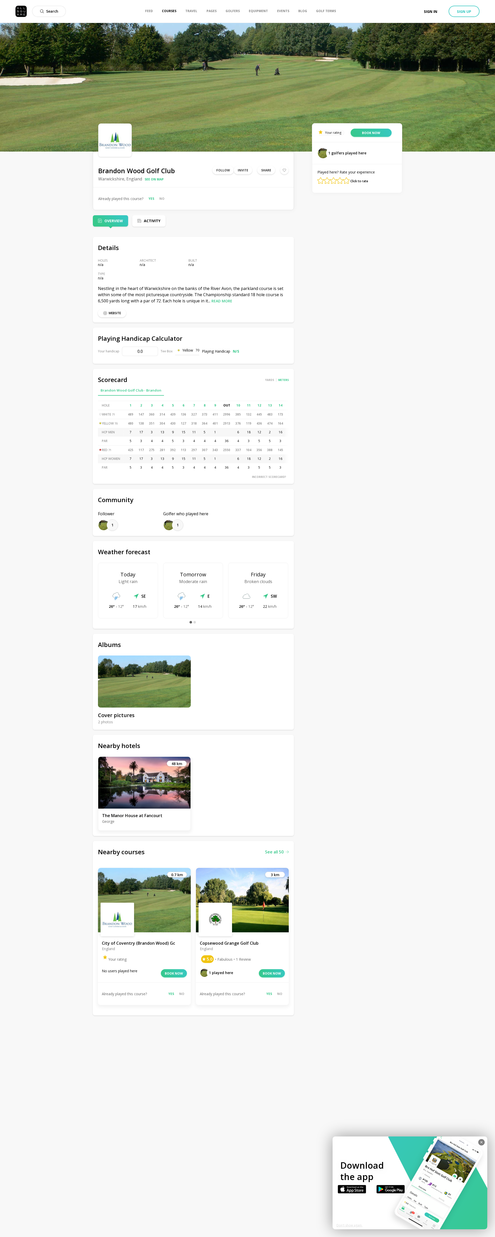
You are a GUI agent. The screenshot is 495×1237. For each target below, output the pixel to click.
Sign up (464, 11)
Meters (283, 380)
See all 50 (274, 852)
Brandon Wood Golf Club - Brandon (131, 390)
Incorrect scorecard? (269, 477)
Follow (223, 170)
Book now (174, 973)
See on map (154, 179)
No (161, 198)
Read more (221, 300)
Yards (269, 380)
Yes (151, 198)
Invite (243, 170)
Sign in (430, 11)
